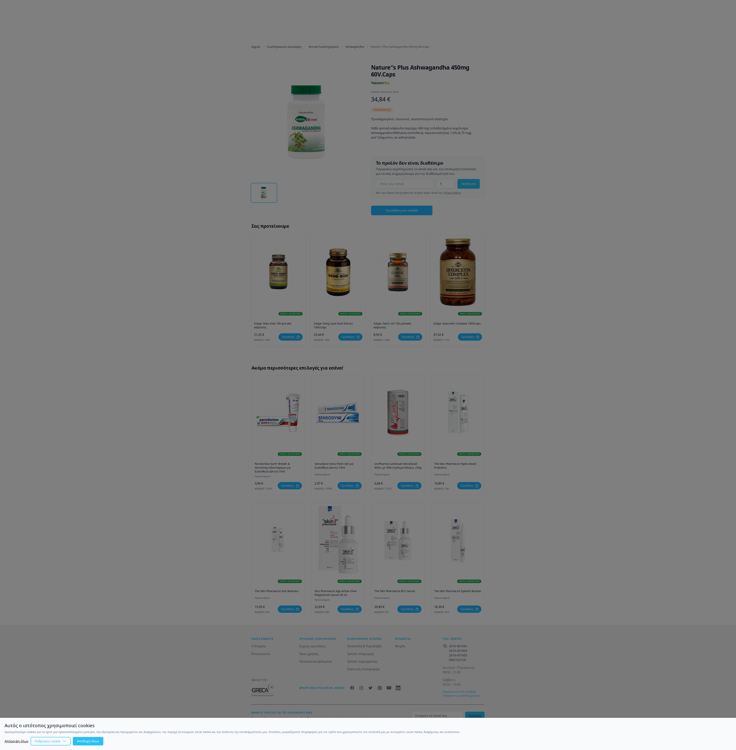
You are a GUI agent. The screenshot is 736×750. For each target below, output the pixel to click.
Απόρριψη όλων (16, 741)
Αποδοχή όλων (88, 741)
